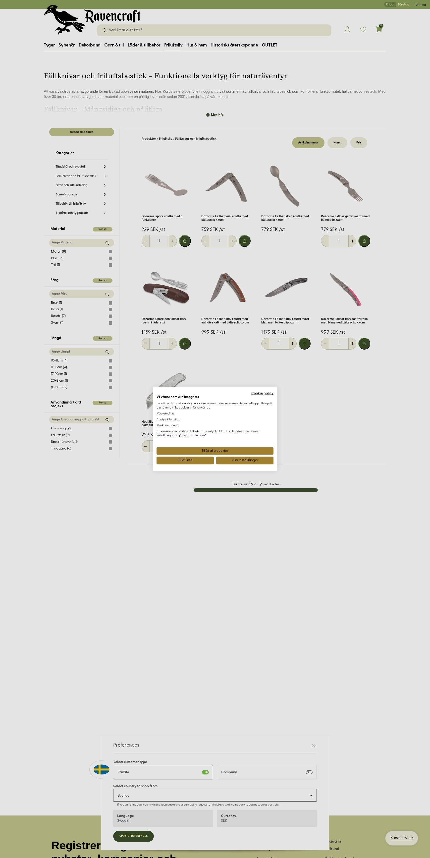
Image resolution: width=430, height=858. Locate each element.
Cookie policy (262, 393)
